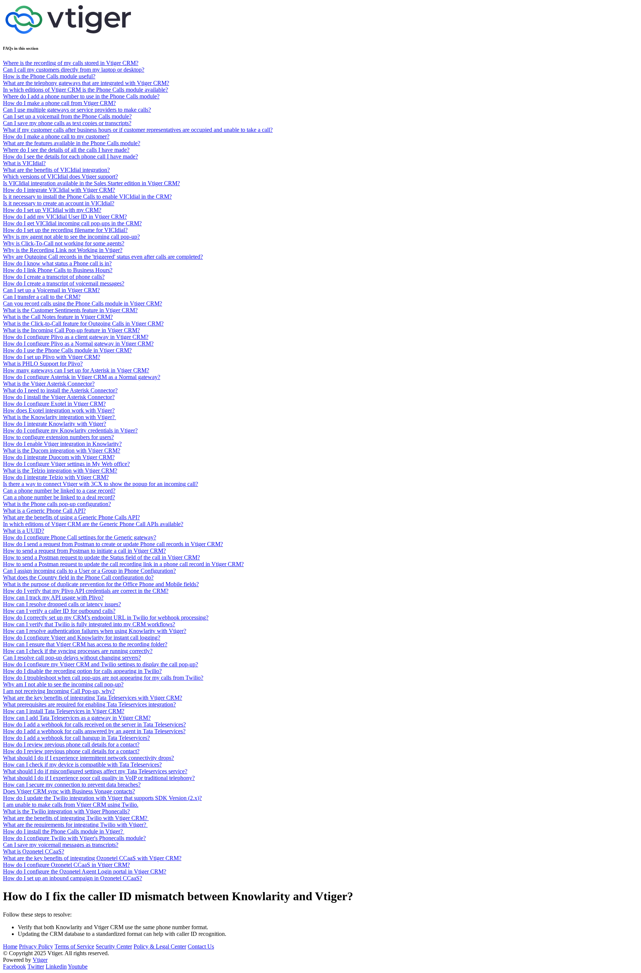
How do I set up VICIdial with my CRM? (52, 210)
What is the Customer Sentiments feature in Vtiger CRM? (70, 310)
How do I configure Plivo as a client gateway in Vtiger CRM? (75, 337)
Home (10, 946)
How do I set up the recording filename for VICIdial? (65, 230)
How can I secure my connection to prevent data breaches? (72, 784)
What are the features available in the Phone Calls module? (71, 143)
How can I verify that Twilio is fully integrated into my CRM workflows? (89, 624)
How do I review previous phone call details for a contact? (71, 744)
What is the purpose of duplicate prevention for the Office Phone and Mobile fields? (101, 584)
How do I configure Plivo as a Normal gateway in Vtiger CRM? (78, 343)
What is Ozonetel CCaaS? (33, 851)
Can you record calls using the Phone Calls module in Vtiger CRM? (82, 303)
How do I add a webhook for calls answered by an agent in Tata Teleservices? (94, 731)
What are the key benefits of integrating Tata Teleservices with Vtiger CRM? (92, 698)
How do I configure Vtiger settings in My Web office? (66, 464)
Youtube (78, 966)
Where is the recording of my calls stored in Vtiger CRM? (70, 63)
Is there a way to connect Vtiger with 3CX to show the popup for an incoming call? (100, 484)
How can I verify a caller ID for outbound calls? (59, 611)
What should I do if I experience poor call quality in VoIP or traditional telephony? (99, 778)
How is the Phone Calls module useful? (49, 76)
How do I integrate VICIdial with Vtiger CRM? (59, 190)
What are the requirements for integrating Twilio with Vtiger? (75, 825)
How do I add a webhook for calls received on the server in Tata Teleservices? (94, 724)
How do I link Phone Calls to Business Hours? (57, 270)
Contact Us (201, 946)
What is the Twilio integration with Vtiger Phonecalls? (66, 811)
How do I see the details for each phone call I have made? (70, 156)
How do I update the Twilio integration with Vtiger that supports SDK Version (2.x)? (102, 798)
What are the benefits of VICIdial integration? (56, 170)
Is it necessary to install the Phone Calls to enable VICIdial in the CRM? (87, 196)
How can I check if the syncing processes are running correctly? (77, 651)
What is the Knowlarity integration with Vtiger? (59, 417)
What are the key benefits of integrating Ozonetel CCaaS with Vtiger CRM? (92, 858)
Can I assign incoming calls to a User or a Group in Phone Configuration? (89, 571)
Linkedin (56, 966)
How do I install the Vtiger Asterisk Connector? (59, 397)
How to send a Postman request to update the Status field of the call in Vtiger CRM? (101, 557)
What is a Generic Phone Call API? (44, 510)
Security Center (114, 946)
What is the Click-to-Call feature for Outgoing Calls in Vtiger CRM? (83, 323)
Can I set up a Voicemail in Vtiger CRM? (51, 290)
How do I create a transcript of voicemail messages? (63, 283)
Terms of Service (74, 946)
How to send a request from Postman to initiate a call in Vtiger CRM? (84, 551)
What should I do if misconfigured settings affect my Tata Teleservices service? (95, 771)
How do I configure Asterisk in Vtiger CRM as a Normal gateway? (81, 377)
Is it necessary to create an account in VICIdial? (58, 203)
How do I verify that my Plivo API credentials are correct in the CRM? (85, 591)
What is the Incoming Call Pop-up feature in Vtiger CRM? (71, 330)
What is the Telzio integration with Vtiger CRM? (60, 470)
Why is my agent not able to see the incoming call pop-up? (71, 237)
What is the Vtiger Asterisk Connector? (49, 384)
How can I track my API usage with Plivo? (53, 597)
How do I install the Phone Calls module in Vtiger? (63, 831)
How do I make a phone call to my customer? (56, 136)
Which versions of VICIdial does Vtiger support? (60, 176)
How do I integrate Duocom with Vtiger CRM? (59, 457)
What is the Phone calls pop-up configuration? (57, 504)
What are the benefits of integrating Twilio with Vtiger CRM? (76, 818)
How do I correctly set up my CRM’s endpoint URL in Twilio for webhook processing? (105, 617)
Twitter (35, 966)
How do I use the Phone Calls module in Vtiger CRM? (67, 350)
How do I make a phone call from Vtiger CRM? (59, 103)
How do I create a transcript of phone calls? (54, 277)
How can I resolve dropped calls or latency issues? (62, 604)
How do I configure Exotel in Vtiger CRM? (54, 404)
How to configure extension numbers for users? (58, 437)
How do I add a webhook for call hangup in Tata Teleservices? (76, 738)
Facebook (14, 966)
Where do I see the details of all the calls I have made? (66, 150)
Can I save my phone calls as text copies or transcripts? (67, 123)
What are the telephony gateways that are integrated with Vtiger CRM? (86, 83)
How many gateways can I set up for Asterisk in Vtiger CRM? (76, 370)
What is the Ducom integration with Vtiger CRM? (61, 450)
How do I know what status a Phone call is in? (57, 263)
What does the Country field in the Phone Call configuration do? (78, 577)
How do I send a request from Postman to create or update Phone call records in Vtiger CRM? (113, 544)
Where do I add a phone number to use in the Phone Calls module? (81, 96)
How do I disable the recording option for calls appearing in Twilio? (82, 671)
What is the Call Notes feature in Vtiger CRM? (58, 317)
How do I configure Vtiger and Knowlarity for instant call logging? (81, 637)
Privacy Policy (36, 946)
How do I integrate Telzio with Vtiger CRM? (56, 477)
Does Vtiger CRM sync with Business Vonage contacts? (69, 791)
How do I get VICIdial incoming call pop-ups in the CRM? (72, 223)
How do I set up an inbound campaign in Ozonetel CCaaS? (72, 878)
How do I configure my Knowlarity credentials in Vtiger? (70, 430)
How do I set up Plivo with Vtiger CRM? (51, 357)
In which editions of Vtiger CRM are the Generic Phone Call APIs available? (93, 524)
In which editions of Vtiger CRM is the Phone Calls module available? (85, 89)
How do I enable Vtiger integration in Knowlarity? (62, 444)
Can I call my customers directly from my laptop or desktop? (73, 69)
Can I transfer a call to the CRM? (41, 297)
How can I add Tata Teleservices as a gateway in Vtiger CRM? (77, 718)
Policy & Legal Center (160, 946)
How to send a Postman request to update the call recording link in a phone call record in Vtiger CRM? (123, 564)
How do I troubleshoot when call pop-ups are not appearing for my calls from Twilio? (103, 678)
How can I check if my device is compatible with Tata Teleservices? (82, 764)
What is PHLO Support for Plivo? (43, 363)
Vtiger (40, 960)
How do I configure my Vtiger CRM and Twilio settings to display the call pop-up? (100, 664)
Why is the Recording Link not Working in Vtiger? (62, 250)
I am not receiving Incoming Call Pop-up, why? (59, 691)
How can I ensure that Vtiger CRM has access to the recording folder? (85, 644)
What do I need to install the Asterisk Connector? (60, 390)
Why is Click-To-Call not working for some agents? (63, 243)
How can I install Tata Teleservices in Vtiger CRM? (63, 711)
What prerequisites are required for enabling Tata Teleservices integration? (89, 704)
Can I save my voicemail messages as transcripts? (60, 845)
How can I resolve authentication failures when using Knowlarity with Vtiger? (94, 631)
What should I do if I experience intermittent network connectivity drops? (88, 758)
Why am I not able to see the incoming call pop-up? (63, 684)
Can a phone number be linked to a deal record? (59, 497)
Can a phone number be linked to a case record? (59, 490)
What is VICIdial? (24, 163)
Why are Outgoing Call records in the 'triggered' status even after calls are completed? (103, 257)
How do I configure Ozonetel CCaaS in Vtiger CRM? (66, 865)
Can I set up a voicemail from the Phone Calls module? (67, 116)
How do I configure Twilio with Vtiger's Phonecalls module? (74, 838)
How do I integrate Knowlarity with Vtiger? (54, 424)
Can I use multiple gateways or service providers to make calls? (77, 110)
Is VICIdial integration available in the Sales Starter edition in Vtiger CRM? (91, 183)
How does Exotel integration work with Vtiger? (59, 410)
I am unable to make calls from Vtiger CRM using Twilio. (70, 804)
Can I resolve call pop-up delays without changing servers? (72, 657)
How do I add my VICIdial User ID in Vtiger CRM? (65, 216)
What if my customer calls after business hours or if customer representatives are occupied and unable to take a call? (138, 130)
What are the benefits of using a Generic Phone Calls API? (71, 517)
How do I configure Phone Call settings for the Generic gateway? (79, 537)
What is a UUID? (23, 531)
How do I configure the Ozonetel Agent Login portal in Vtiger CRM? (84, 871)
